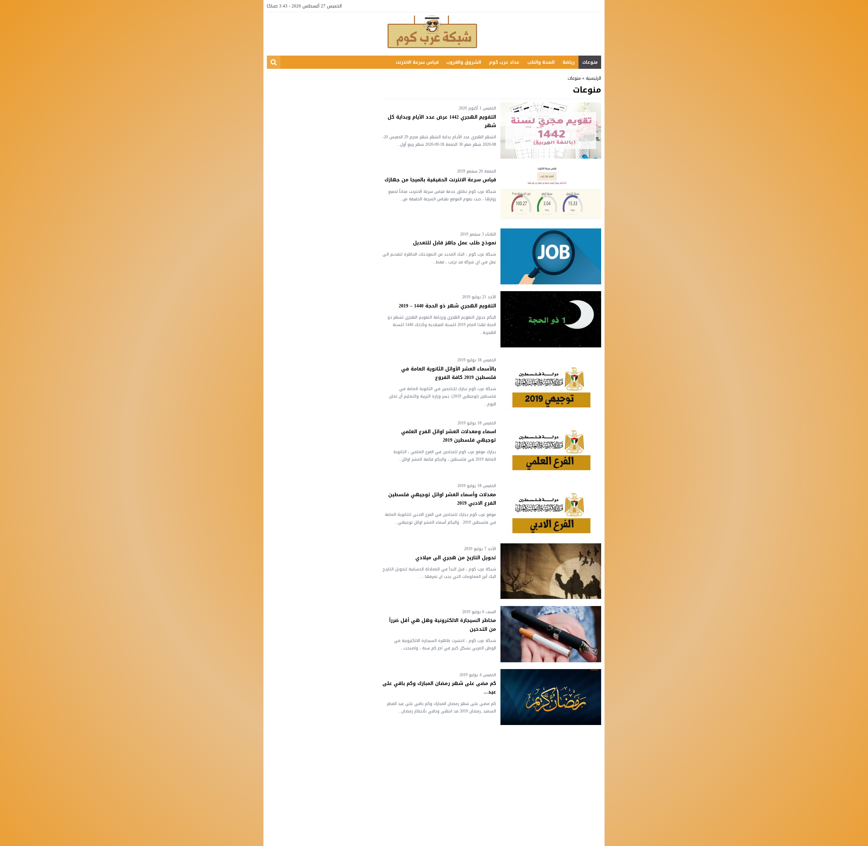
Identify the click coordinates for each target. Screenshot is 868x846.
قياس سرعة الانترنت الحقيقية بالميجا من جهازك (440, 179)
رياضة (569, 62)
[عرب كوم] (434, 33)
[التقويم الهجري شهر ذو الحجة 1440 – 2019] (550, 319)
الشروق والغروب (463, 62)
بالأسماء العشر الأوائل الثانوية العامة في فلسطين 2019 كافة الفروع (448, 373)
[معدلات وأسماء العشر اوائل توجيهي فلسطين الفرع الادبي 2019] (550, 508)
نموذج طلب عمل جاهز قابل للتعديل (454, 242)
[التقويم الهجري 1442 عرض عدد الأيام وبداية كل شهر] (550, 130)
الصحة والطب (541, 62)
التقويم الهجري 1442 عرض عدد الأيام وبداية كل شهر (442, 121)
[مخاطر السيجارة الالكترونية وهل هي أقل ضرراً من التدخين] (550, 634)
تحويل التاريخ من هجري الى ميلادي (455, 557)
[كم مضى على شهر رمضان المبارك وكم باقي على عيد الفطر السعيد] (550, 697)
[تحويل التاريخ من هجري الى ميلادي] (550, 571)
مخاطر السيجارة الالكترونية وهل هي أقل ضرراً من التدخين (442, 624)
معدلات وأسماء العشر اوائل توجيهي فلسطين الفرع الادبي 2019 (442, 499)
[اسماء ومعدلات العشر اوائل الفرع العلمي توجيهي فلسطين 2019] (550, 445)
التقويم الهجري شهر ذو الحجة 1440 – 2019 (447, 305)
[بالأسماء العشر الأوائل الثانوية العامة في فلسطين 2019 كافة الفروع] (550, 382)
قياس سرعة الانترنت (417, 62)
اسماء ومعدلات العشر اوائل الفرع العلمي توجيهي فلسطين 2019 (448, 436)
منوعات (590, 62)
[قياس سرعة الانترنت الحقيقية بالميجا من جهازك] (550, 193)
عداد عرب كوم (504, 62)
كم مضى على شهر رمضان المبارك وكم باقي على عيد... (439, 688)
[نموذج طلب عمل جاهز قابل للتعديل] (550, 256)
